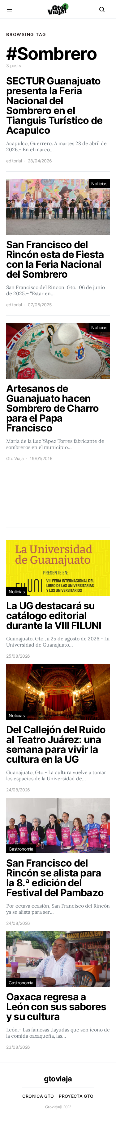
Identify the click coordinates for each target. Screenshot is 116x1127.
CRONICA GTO (38, 1096)
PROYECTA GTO (76, 1096)
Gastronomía (21, 848)
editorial (14, 160)
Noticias (99, 183)
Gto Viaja (15, 458)
